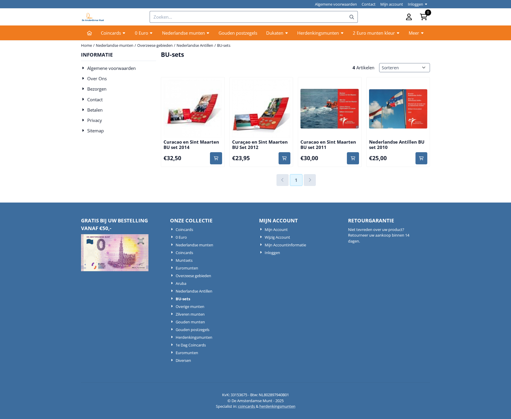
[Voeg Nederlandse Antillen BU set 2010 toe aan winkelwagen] (421, 158)
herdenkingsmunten (277, 406)
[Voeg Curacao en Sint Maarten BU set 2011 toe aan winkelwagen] (353, 158)
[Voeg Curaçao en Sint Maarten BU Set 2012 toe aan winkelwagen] (285, 158)
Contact (369, 4)
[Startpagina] (89, 32)
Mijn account (391, 4)
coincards (247, 406)
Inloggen (415, 4)
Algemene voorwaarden (336, 4)
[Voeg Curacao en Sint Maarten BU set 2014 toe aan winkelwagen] (216, 158)
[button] (409, 17)
